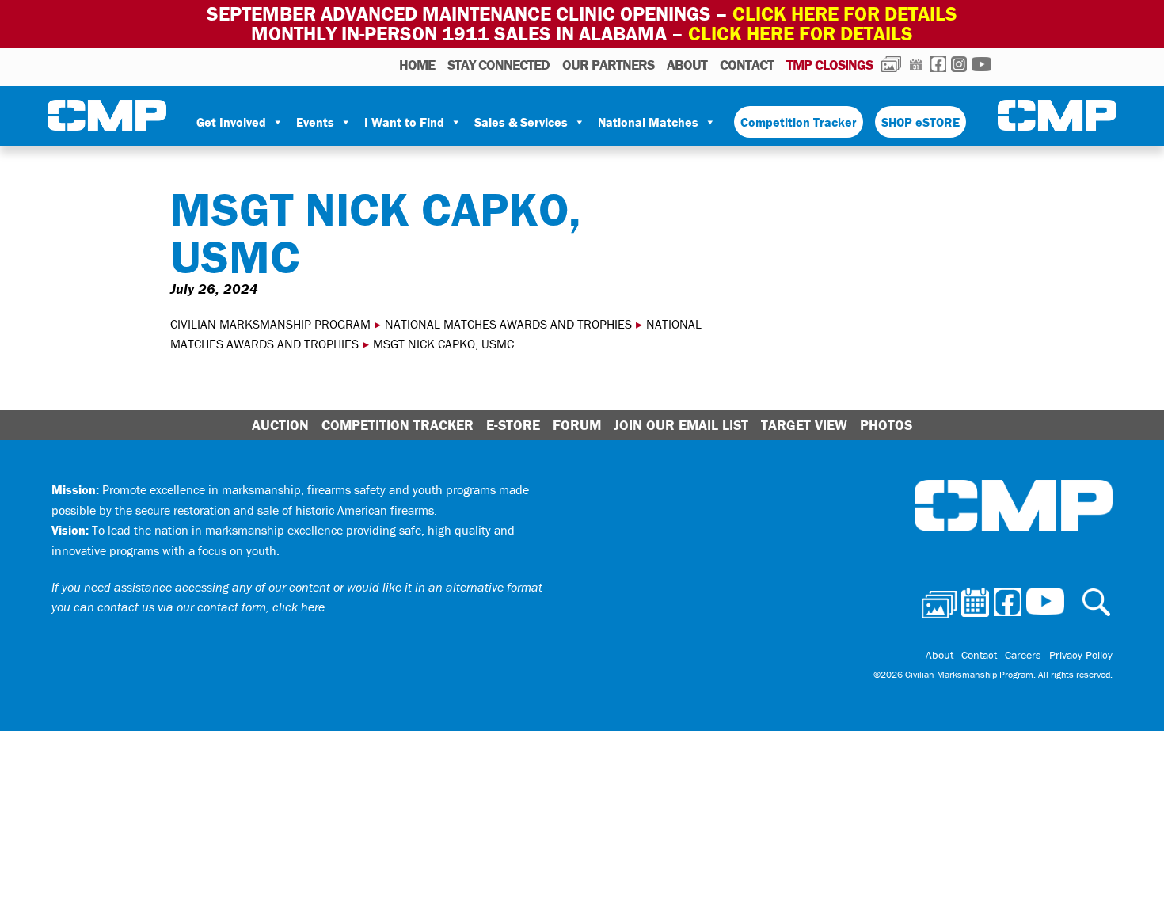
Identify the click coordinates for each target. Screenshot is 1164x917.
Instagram (959, 64)
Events (315, 122)
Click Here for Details (800, 33)
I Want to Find (404, 122)
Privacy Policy (1081, 655)
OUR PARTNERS (608, 64)
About (687, 64)
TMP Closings (829, 64)
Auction (280, 425)
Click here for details (844, 14)
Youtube (981, 64)
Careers (1023, 655)
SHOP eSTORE (920, 122)
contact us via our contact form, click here (211, 607)
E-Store (513, 425)
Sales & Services (521, 122)
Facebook (938, 64)
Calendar (916, 64)
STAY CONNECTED (498, 64)
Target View (804, 425)
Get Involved (231, 122)
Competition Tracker (798, 122)
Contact (747, 64)
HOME (417, 64)
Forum (577, 425)
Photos (891, 64)
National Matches (648, 122)
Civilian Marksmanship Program (107, 115)
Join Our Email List (681, 425)
